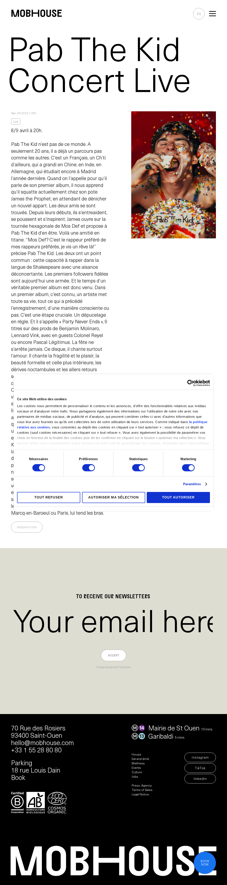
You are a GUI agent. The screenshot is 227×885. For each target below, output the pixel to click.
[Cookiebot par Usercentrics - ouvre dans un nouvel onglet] (190, 383)
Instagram (200, 757)
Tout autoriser (178, 497)
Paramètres (192, 484)
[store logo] (36, 14)
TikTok (200, 768)
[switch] (88, 468)
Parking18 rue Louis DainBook (35, 771)
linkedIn (200, 779)
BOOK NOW (205, 863)
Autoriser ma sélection (113, 497)
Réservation (27, 527)
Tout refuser (48, 497)
